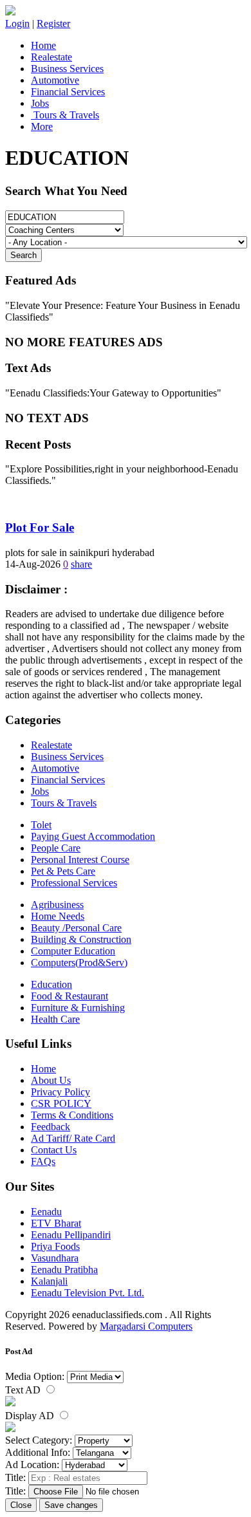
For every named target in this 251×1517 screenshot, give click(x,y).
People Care (55, 847)
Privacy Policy (60, 1091)
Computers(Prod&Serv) (79, 962)
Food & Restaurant (69, 996)
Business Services (67, 68)
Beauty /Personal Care (76, 927)
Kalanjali (49, 1281)
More (42, 126)
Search (23, 255)
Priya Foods (55, 1246)
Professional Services (74, 882)
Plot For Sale (39, 527)
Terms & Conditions (72, 1115)
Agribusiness (57, 904)
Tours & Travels (65, 114)
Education (51, 984)
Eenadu (46, 1211)
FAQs (43, 1161)
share (81, 564)
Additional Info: (37, 1452)
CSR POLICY (61, 1103)
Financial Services (68, 91)
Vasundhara (55, 1257)
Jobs (40, 103)
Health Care (55, 1019)
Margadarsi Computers (146, 1326)
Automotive (55, 80)
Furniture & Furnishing (78, 1007)
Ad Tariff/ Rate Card (73, 1138)
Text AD (24, 1389)
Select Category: (38, 1440)
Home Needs (57, 916)
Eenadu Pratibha (64, 1269)
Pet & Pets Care (63, 871)
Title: (15, 1477)
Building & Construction (81, 939)
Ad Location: (32, 1464)
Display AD (31, 1415)
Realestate (51, 56)
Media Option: (34, 1376)
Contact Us (54, 1149)
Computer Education (73, 950)
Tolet (41, 824)
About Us (51, 1080)
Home (43, 45)
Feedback (50, 1126)
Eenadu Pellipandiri (71, 1234)
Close (21, 1505)
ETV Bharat (56, 1223)
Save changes (71, 1505)
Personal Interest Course (80, 859)
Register (53, 23)
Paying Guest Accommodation (93, 836)
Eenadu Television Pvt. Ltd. (87, 1292)
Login (17, 23)
